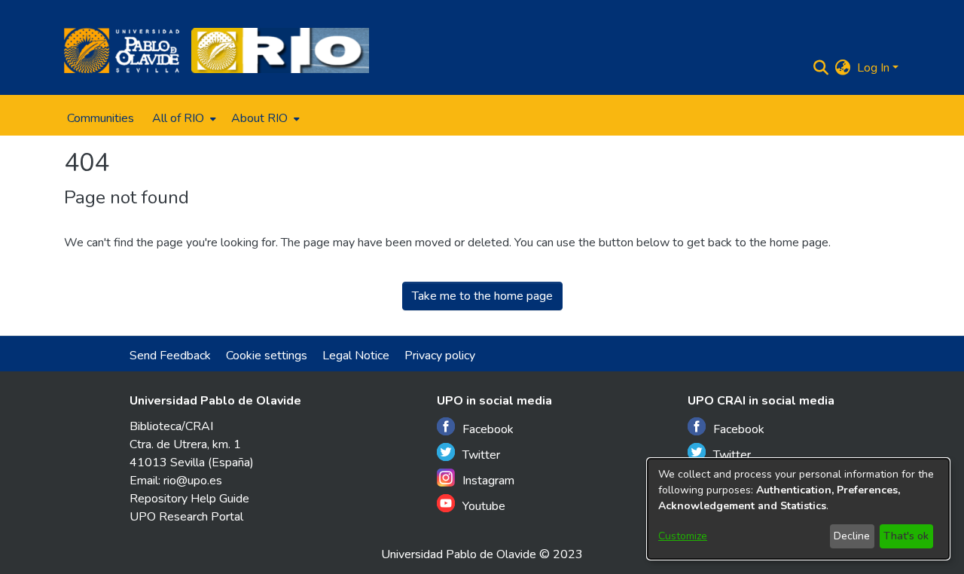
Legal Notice (355, 355)
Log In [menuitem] (873, 68)
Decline (852, 536)
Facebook (488, 429)
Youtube (483, 506)
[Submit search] (821, 68)
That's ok (906, 536)
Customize (682, 536)
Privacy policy (439, 355)
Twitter (481, 455)
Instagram (488, 480)
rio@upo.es (192, 480)
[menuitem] (182, 118)
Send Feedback (170, 355)
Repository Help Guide (189, 498)
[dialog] (798, 509)
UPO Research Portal (186, 516)
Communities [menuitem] (100, 118)
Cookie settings (266, 355)
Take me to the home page (482, 296)
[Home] (121, 50)
